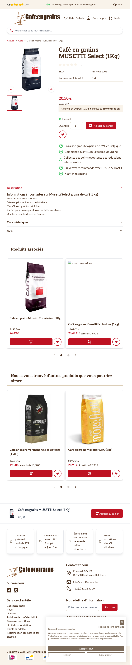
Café (20, 40)
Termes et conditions (18, 621)
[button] (68, 65)
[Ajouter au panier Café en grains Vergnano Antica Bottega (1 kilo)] (31, 473)
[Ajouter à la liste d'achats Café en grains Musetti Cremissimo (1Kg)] (57, 342)
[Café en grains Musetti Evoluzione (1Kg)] (97, 290)
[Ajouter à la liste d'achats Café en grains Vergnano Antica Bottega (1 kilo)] (57, 473)
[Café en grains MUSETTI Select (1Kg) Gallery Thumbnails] (14, 103)
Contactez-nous (16, 605)
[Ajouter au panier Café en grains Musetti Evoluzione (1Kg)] (89, 341)
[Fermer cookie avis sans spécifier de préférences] (122, 622)
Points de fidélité (16, 628)
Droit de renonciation (19, 624)
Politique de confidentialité (22, 617)
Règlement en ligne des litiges (23, 632)
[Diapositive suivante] (75, 355)
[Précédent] (11, 89)
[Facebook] (9, 590)
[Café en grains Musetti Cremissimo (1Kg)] (35, 287)
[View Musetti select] (14, 103)
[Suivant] (51, 89)
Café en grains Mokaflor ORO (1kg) (90, 449)
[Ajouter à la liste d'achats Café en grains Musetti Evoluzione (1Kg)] (116, 342)
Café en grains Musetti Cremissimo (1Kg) (35, 318)
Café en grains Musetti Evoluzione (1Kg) (93, 324)
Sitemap (11, 636)
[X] (16, 590)
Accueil (10, 40)
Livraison (12, 613)
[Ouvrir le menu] (9, 18)
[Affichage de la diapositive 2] (68, 355)
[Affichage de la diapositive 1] (61, 355)
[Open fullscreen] (31, 69)
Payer (10, 609)
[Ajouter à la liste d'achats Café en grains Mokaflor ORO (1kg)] (116, 473)
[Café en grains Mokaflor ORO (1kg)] (94, 419)
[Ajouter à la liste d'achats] (62, 134)
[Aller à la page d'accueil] (36, 18)
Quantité (64, 125)
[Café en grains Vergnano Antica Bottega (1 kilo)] (35, 419)
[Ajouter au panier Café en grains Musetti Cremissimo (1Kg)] (31, 341)
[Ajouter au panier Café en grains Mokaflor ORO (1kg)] (89, 473)
